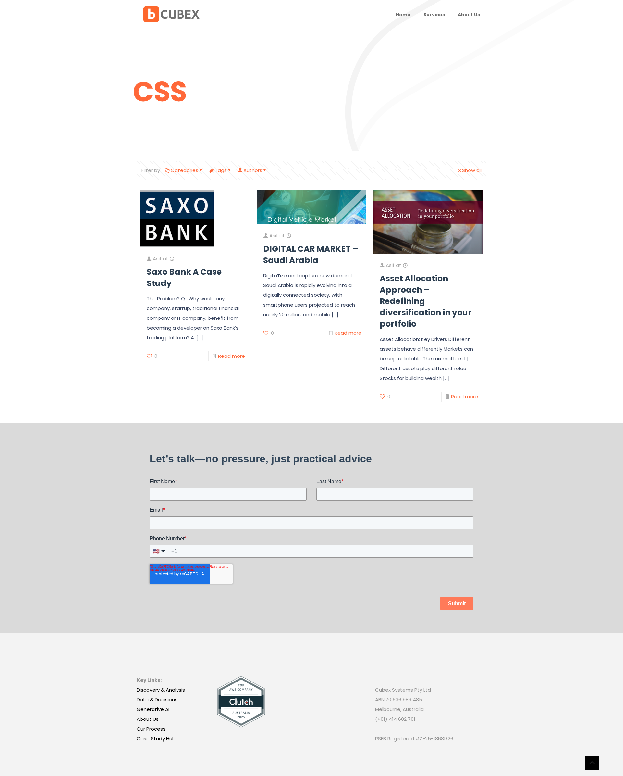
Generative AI (153, 709)
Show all (472, 170)
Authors (252, 170)
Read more (231, 356)
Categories (184, 170)
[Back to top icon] (592, 763)
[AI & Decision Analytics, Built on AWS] (171, 14)
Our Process (151, 728)
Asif (157, 258)
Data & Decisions (157, 699)
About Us (148, 719)
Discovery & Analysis (161, 689)
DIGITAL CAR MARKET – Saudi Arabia (310, 254)
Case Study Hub (156, 738)
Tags (221, 170)
